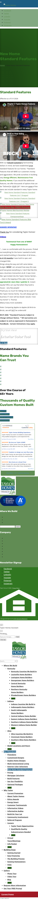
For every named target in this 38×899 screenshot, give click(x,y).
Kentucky (11, 668)
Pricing (10, 772)
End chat (3, 639)
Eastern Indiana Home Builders (24, 719)
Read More (31, 439)
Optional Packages (15, 784)
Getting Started (13, 853)
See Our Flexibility (15, 781)
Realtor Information (10, 544)
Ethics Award (5, 414)
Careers (10, 823)
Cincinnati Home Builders (21, 737)
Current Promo (7, 894)
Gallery (7, 870)
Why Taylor (8, 790)
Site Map (7, 557)
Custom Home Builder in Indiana (15, 520)
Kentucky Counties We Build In (24, 671)
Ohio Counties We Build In (22, 734)
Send (17, 637)
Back (13, 698)
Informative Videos (15, 808)
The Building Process (16, 859)
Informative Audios (15, 811)
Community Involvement (17, 817)
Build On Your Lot (14, 814)
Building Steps (10, 850)
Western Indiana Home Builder (24, 725)
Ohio (9, 731)
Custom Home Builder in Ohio (14, 522)
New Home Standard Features (19, 770)
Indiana (10, 701)
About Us (3, 411)
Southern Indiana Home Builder (24, 722)
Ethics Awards (13, 799)
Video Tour (11, 876)
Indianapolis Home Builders (22, 707)
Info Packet (12, 844)
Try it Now (3, 343)
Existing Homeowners (16, 862)
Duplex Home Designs (16, 761)
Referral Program (14, 820)
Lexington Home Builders (21, 677)
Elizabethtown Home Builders (23, 695)
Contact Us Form (9, 554)
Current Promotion (15, 793)
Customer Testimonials (17, 805)
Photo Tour (12, 873)
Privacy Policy (15, 588)
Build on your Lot (6, 417)
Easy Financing (13, 856)
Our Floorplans (10, 752)
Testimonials (5, 420)
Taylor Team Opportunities (13, 551)
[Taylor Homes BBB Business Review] (14, 210)
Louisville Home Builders (21, 674)
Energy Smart (13, 802)
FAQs (9, 865)
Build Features (13, 778)
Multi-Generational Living (18, 764)
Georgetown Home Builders (22, 680)
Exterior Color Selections (17, 766)
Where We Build (10, 665)
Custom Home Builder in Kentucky (15, 517)
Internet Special (9, 549)
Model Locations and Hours (18, 746)
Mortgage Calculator (15, 775)
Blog (5, 541)
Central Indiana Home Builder (23, 716)
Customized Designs (15, 758)
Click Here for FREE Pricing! (15, 207)
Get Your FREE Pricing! (13, 888)
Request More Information (15, 885)
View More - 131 (17, 473)
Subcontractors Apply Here (13, 546)
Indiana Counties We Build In (23, 704)
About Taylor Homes (11, 538)
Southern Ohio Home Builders (23, 740)
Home (2, 65)
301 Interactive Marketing (20, 619)
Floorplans (11, 755)
